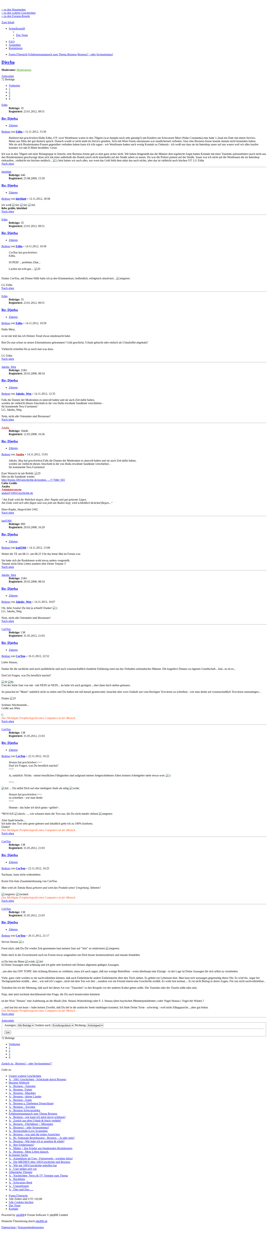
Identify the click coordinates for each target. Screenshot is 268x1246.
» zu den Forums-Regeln (15, 16)
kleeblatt (6, 171)
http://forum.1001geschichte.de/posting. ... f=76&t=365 (33, 479)
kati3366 (6, 520)
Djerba (8, 62)
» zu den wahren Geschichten (18, 12)
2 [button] (9, 92)
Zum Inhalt (7, 22)
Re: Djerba (9, 118)
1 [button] (9, 88)
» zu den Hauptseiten (13, 9)
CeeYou (6, 629)
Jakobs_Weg (8, 366)
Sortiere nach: (43, 1025)
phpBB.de (41, 1221)
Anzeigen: (10, 1025)
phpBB (20, 1214)
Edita (4, 104)
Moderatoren (24, 69)
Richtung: (81, 1025)
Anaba (5, 427)
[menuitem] (22, 35)
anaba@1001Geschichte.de (17, 493)
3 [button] (9, 95)
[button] (14, 85)
